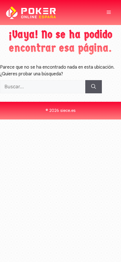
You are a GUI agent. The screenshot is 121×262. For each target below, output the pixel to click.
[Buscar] (93, 87)
